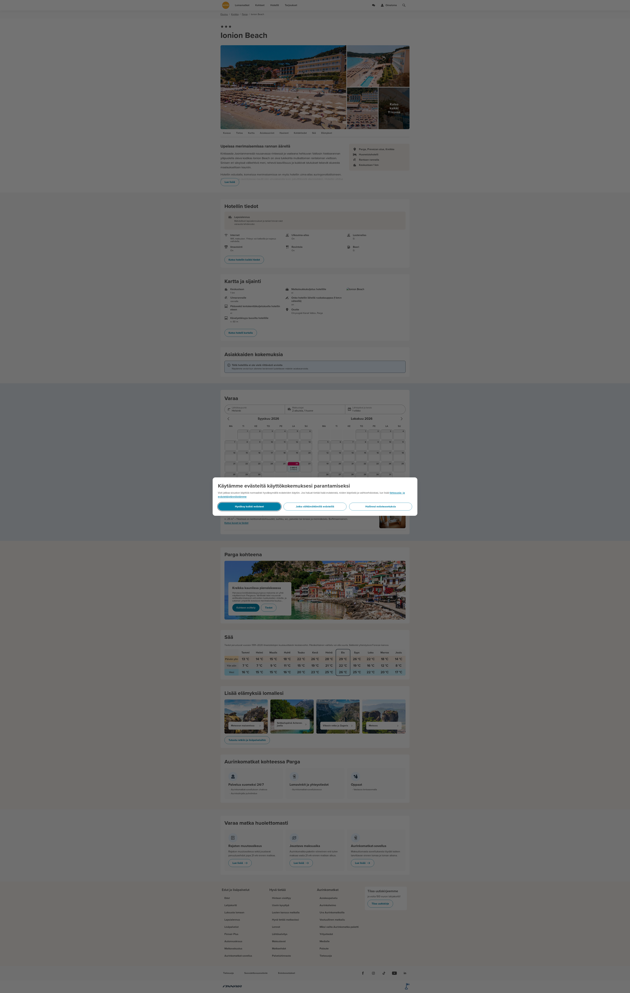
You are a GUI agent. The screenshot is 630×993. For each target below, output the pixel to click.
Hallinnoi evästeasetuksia (380, 506)
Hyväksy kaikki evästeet (249, 506)
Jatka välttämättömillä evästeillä (315, 506)
